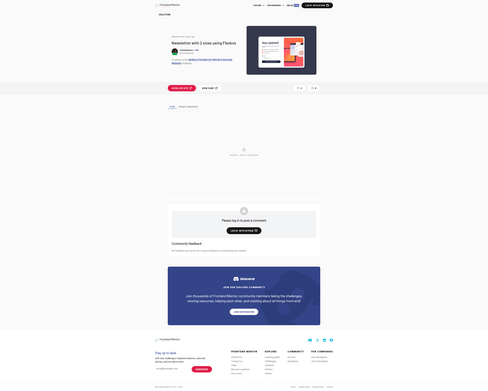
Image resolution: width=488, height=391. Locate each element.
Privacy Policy (318, 387)
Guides (268, 373)
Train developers (319, 361)
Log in (315, 5)
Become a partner (240, 369)
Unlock (292, 5)
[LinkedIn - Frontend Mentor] (324, 340)
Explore (257, 5)
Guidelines (293, 361)
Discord (291, 357)
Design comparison (188, 106)
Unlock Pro (236, 357)
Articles (269, 369)
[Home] (167, 5)
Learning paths (272, 357)
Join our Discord (244, 311)
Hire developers (319, 357)
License (329, 387)
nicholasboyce (186, 50)
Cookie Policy (304, 387)
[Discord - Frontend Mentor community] (310, 340)
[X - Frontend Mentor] (317, 340)
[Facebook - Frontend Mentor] (331, 340)
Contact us (236, 361)
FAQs (234, 365)
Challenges (270, 361)
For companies (274, 5)
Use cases (236, 373)
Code (172, 106)
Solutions (269, 365)
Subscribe (202, 369)
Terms (293, 387)
